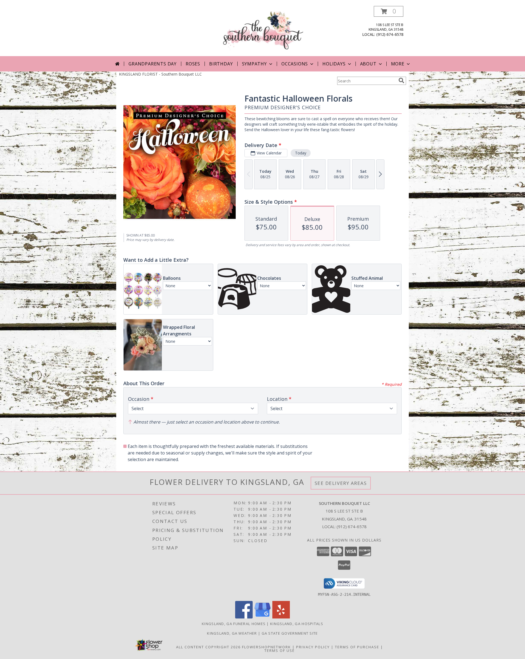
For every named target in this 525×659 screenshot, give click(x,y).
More (397, 64)
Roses (193, 64)
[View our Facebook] (244, 617)
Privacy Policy (313, 646)
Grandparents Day (153, 64)
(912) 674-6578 (389, 34)
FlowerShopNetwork (266, 646)
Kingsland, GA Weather (232, 633)
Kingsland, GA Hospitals (296, 623)
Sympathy (254, 64)
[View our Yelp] (281, 617)
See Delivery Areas (341, 483)
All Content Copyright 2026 (208, 646)
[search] (401, 80)
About (368, 64)
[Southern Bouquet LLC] (262, 31)
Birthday (221, 64)
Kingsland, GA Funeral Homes (234, 623)
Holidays (333, 64)
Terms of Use (279, 650)
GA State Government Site (290, 633)
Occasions (294, 64)
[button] (388, 11)
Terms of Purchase (357, 646)
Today (300, 153)
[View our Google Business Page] (262, 617)
